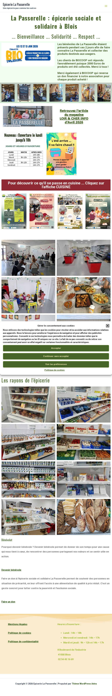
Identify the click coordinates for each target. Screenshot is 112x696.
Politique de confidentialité (23, 641)
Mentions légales (17, 624)
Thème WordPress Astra (84, 683)
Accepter (56, 348)
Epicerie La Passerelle (16, 4)
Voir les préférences (56, 364)
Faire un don (8, 601)
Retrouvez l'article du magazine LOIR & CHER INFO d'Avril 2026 (74, 116)
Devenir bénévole (11, 570)
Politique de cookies (54, 370)
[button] (107, 325)
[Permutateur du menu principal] (106, 6)
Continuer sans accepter (56, 356)
